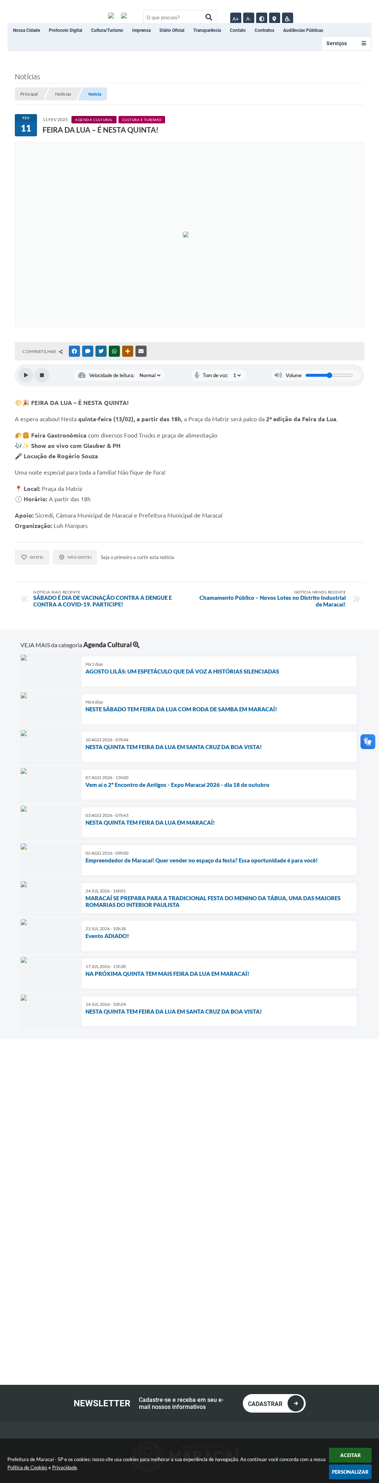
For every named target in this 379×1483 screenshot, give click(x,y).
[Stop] (41, 375)
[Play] (26, 375)
